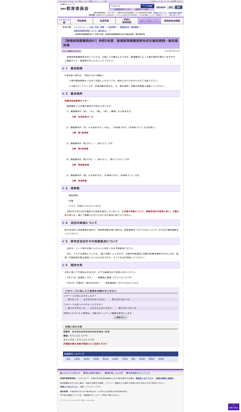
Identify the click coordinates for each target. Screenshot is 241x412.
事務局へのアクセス (160, 12)
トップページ (79, 27)
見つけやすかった (77, 308)
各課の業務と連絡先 (175, 12)
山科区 (115, 359)
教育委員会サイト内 (122, 9)
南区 (133, 359)
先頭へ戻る (233, 408)
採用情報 (112, 27)
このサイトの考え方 (71, 373)
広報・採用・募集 (96, 27)
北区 (68, 359)
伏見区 (161, 359)
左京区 (86, 359)
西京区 (152, 359)
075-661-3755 (93, 387)
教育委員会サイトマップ (139, 373)
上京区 (77, 359)
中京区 (96, 359)
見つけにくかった (127, 308)
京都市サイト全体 (141, 9)
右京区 (142, 359)
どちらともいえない (95, 299)
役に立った (73, 299)
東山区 (106, 359)
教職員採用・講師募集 (129, 27)
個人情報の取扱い (94, 373)
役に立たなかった (121, 299)
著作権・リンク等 (115, 373)
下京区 (125, 359)
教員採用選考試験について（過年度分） (91, 31)
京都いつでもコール (69, 387)
